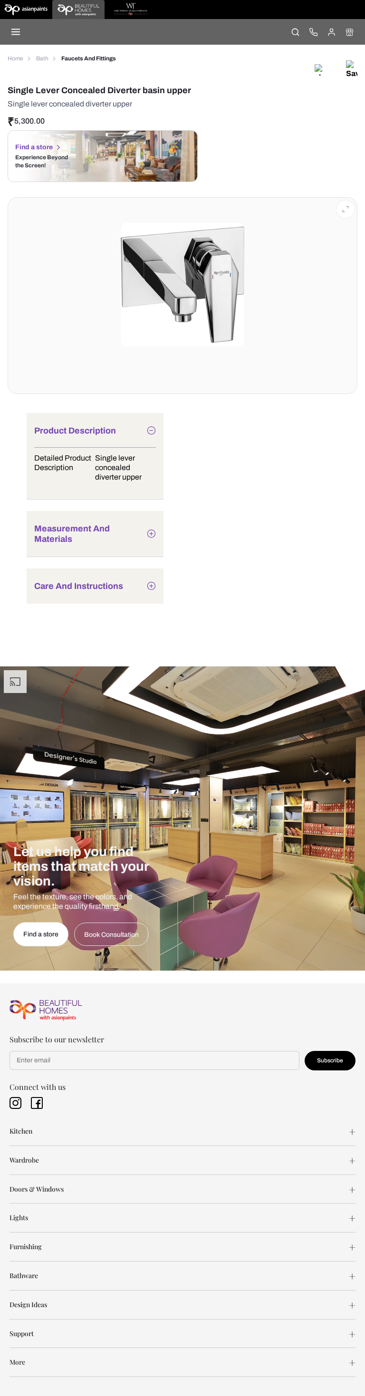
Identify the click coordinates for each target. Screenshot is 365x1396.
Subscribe (330, 1060)
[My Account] (331, 32)
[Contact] (313, 32)
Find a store (34, 147)
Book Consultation (111, 934)
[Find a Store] (349, 32)
